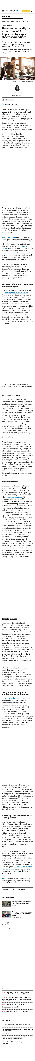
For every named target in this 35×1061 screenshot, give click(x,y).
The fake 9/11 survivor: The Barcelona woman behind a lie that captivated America (15, 993)
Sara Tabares (17, 93)
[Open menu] (3, 11)
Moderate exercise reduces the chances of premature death (22, 913)
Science (6, 17)
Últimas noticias (7, 989)
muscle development (14, 497)
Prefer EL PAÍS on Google (11, 104)
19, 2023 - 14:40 (17, 95)
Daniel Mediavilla (16, 917)
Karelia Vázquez (16, 905)
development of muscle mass (16, 293)
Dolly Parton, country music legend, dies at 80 (16, 1033)
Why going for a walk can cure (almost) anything (21, 902)
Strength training (9, 237)
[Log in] (31, 11)
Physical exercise (7, 26)
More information (6, 924)
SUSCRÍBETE (26, 11)
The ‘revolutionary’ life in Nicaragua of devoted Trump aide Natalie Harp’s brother (16, 1037)
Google (18, 21)
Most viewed (6, 1020)
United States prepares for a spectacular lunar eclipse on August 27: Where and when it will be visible (16, 999)
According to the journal (16, 698)
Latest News (25, 21)
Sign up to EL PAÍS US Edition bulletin (14, 889)
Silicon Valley (5, 21)
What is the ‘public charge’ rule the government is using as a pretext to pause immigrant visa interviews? (15, 1006)
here (26, 928)
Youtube (13, 21)
